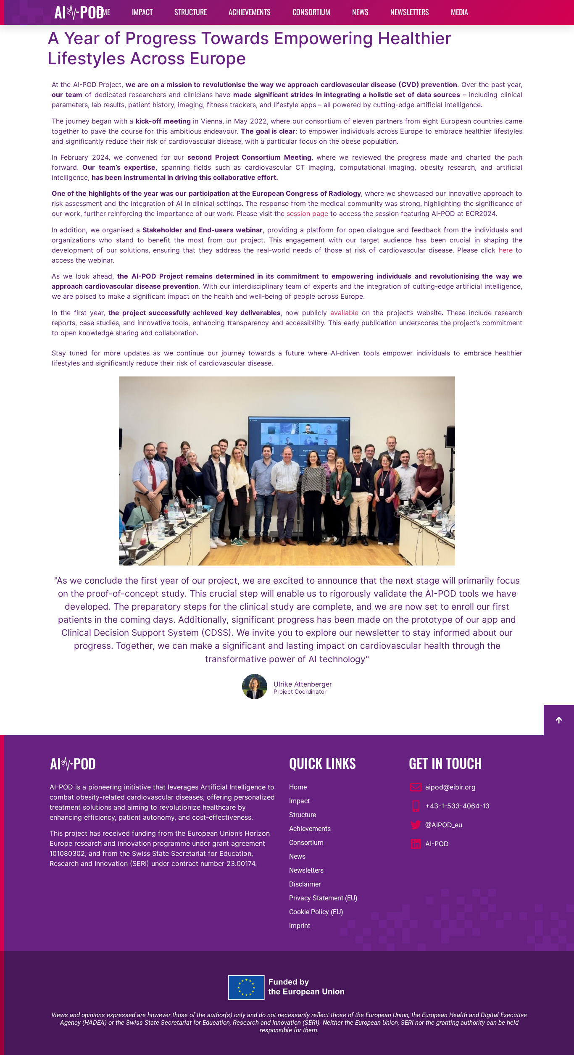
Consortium (306, 843)
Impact (299, 801)
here (506, 250)
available (344, 312)
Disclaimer (305, 884)
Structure (302, 815)
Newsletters (306, 870)
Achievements (310, 829)
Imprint (299, 926)
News (297, 856)
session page (307, 213)
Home (298, 787)
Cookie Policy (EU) (316, 912)
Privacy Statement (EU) (323, 898)
